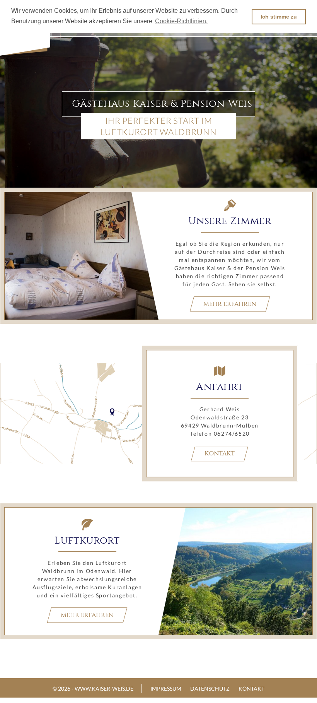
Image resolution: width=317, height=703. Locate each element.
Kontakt (220, 453)
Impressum (165, 688)
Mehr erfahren (229, 304)
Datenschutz (210, 688)
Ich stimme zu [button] (279, 17)
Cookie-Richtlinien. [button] (181, 21)
